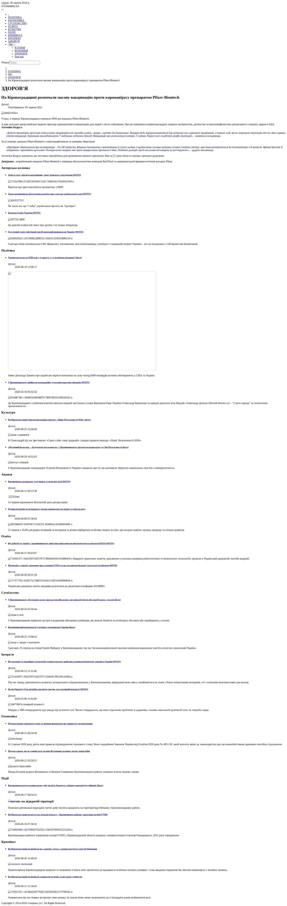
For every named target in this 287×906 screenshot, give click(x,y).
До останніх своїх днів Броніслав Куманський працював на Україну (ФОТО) (45, 232)
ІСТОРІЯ (20, 47)
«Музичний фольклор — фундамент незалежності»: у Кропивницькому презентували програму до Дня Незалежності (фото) (68, 447)
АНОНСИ (14, 41)
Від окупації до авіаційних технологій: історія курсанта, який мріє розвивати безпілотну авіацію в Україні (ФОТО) (64, 661)
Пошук (5, 62)
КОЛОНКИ (21, 50)
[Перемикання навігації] (2, 9)
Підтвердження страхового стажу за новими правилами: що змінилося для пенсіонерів (50, 723)
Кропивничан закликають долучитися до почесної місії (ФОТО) (39, 481)
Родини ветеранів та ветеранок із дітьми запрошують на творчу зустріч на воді (46, 509)
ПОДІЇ (11, 32)
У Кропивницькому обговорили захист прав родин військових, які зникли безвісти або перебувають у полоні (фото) (64, 599)
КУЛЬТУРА (14, 29)
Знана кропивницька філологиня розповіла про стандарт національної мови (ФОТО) (49, 194)
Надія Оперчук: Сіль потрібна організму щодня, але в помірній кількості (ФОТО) (48, 689)
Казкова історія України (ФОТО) (24, 213)
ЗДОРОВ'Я (21, 53)
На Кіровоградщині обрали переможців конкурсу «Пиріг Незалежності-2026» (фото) (49, 419)
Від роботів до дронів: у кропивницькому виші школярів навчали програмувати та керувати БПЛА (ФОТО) (61, 543)
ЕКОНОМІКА (16, 20)
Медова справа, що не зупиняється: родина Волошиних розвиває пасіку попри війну (49, 751)
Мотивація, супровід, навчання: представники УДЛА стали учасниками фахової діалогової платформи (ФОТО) (62, 565)
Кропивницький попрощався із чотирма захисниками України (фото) (41, 627)
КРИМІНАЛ (15, 35)
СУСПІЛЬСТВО (17, 23)
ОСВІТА (13, 26)
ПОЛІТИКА (15, 17)
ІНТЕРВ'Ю (14, 38)
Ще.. (11, 44)
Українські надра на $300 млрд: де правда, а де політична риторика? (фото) (45, 257)
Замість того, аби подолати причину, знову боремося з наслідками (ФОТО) (44, 175)
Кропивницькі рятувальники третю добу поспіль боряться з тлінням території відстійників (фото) (55, 785)
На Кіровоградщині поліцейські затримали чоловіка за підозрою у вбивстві (45, 876)
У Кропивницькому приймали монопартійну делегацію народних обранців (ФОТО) (48, 382)
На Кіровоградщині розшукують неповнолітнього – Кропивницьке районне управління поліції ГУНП (57, 814)
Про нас (19, 56)
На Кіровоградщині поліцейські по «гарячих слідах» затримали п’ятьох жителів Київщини (52, 849)
